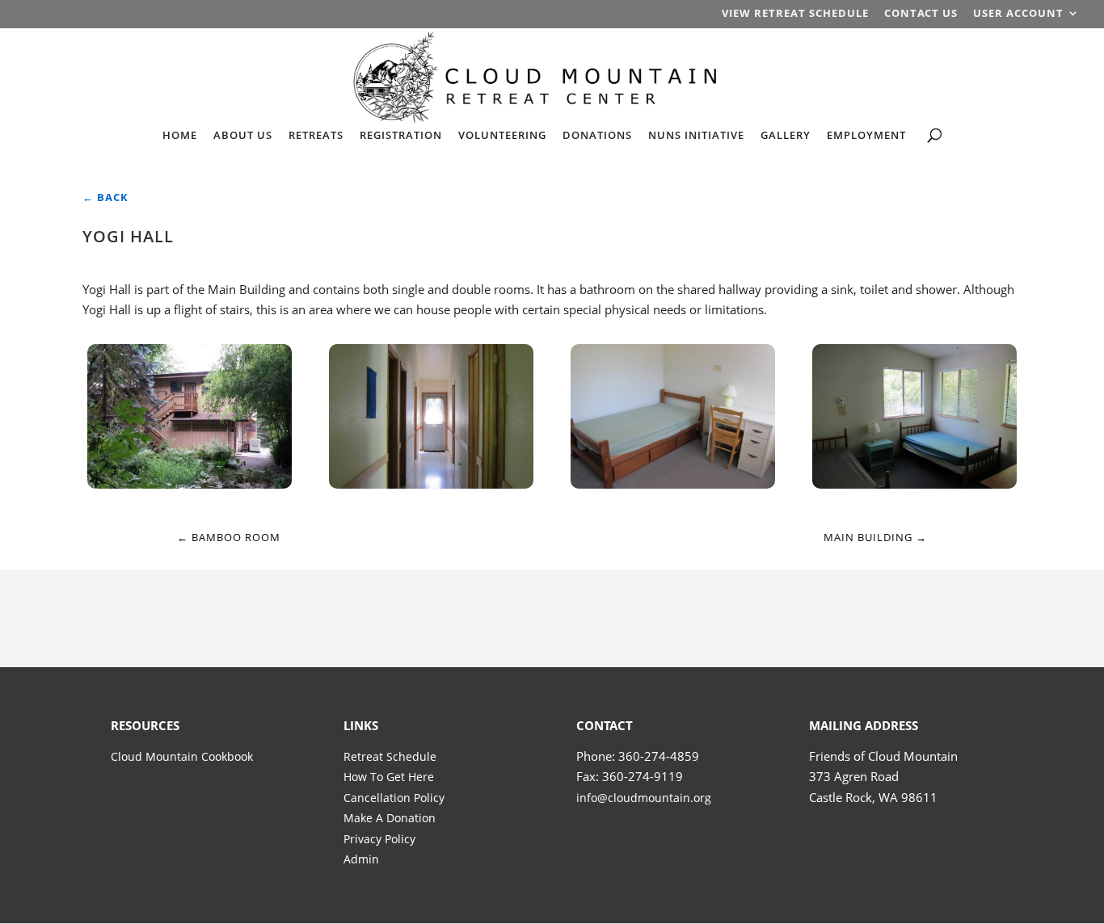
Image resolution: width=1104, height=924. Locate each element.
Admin (361, 859)
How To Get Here (388, 776)
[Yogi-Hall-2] (431, 484)
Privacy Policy (379, 838)
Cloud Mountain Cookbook (182, 756)
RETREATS (316, 135)
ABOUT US (242, 135)
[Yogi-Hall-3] (672, 484)
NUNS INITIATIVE (696, 135)
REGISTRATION (401, 135)
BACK (105, 197)
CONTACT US (921, 14)
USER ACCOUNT (1018, 14)
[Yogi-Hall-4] (914, 484)
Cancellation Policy (394, 797)
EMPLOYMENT (866, 135)
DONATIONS (597, 135)
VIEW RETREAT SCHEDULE (795, 14)
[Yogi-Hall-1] (189, 484)
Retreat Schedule (389, 756)
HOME (179, 135)
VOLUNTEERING (502, 135)
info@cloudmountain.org (643, 797)
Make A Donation (389, 817)
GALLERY (786, 135)
